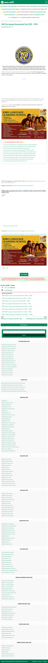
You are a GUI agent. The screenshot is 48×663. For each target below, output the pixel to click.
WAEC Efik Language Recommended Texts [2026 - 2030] (16, 303)
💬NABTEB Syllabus (5, 536)
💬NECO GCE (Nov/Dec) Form (7, 495)
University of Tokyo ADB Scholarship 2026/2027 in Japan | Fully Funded (19, 152)
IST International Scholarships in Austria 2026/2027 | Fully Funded (18, 157)
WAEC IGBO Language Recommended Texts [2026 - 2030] (17, 312)
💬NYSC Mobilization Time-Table (7, 554)
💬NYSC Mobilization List (6, 558)
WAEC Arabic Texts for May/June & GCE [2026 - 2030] (16, 301)
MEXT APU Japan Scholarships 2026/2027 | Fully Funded (16, 148)
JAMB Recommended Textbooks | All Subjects (22, 185)
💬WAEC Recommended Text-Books (8, 481)
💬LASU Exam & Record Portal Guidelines (9, 366)
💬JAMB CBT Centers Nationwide (8, 424)
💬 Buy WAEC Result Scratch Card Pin (8, 483)
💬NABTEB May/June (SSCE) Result (8, 530)
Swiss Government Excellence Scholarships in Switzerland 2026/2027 (19, 146)
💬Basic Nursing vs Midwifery (7, 588)
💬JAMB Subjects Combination (7, 430)
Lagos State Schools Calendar (9, 12)
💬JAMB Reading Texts (6, 428)
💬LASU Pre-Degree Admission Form (8, 362)
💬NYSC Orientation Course (7, 562)
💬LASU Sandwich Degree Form (7, 352)
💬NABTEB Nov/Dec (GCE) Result (8, 528)
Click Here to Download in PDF (10, 226)
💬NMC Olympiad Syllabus (6, 633)
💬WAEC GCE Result (5, 467)
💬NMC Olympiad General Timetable (8, 635)
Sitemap (40, 661)
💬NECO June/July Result (6, 501)
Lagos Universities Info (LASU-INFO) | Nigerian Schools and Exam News (17, 661)
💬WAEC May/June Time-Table (7, 475)
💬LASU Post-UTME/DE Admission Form (9, 346)
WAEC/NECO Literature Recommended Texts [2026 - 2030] (17, 295)
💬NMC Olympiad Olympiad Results (8, 631)
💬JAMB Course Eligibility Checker (8, 436)
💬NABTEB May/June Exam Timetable (8, 532)
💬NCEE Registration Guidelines (7, 645)
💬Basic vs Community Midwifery (8, 584)
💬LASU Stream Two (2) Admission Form (9, 348)
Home (2, 20)
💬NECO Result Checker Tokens (7, 513)
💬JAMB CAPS (4, 400)
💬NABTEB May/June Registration (8, 524)
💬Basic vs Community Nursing (7, 586)
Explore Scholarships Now (10, 14)
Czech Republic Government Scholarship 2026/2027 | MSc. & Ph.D (18, 150)
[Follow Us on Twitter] (2, 287)
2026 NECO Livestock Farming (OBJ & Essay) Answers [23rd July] (13, 387)
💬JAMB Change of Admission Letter (8, 408)
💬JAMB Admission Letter (6, 406)
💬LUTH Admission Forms (6, 594)
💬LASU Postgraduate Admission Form (8, 360)
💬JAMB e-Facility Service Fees (7, 402)
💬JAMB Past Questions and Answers (8, 414)
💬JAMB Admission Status (6, 404)
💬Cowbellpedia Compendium (7, 619)
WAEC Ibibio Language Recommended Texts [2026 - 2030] (17, 309)
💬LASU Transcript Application (7, 368)
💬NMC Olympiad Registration (7, 627)
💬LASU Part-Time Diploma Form (8, 354)
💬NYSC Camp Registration (7, 560)
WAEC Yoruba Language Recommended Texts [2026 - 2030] (17, 314)
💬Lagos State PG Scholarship (7, 370)
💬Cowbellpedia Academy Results (8, 615)
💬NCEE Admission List (6, 649)
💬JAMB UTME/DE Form (6, 412)
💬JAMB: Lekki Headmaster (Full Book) (9, 442)
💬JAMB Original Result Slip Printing (8, 432)
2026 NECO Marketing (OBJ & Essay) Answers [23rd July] (12, 385)
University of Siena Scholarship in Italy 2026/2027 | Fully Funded (18, 159)
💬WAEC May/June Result (6, 465)
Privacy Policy (45, 661)
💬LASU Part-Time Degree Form (7, 356)
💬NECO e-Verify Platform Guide (7, 515)
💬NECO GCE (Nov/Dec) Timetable (8, 499)
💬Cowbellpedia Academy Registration (9, 613)
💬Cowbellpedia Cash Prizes (7, 611)
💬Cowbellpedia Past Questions (7, 617)
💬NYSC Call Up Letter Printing (7, 566)
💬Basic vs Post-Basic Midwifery (8, 580)
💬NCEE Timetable (5, 651)
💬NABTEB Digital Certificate (7, 544)
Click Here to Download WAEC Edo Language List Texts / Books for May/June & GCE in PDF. (24, 234)
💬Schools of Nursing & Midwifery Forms (9, 592)
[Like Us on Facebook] (2, 290)
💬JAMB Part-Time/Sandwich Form (8, 440)
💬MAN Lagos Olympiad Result (7, 637)
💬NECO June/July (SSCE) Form (7, 493)
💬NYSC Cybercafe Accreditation (8, 552)
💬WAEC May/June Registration (7, 471)
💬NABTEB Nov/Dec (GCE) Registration (9, 526)
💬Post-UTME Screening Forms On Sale (9, 344)
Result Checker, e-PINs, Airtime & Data (8, 6)
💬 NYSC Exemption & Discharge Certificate (10, 570)
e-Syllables (5, 20)
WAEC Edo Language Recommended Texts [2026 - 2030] (16, 298)
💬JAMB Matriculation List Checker (8, 438)
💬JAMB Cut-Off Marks (6, 420)
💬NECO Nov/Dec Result (6, 503)
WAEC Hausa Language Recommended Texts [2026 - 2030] (17, 306)
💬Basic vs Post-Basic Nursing (7, 582)
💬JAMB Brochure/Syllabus (7, 416)
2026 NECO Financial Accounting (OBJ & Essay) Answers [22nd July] (14, 391)
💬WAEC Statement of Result (7, 479)
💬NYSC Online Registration (7, 556)
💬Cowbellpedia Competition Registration (9, 607)
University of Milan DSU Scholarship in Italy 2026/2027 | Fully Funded (19, 155)
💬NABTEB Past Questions (6, 540)
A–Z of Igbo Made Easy (14, 17)
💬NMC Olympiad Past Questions (8, 629)
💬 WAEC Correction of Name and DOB (9, 485)
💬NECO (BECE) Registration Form (8, 507)
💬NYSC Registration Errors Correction (9, 568)
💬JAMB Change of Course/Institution (8, 422)
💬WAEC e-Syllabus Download (7, 461)
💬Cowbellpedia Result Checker (7, 609)
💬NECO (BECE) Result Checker (7, 511)
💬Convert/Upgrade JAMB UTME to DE (8, 450)
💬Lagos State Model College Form (8, 655)
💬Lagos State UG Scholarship (7, 372)
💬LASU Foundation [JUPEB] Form (8, 358)
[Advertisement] (24, 38)
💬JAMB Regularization (6, 418)
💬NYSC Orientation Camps (7, 564)
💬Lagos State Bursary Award (7, 374)
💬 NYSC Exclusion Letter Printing (8, 572)
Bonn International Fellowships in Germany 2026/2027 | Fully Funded (19, 153)
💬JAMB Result (4, 410)
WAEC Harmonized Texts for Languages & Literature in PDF (20, 231)
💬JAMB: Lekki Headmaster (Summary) (9, 444)
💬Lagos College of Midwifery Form (8, 598)
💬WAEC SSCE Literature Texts (7, 463)
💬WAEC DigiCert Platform (6, 459)
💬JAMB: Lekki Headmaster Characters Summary (10, 446)
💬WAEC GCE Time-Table (6, 477)
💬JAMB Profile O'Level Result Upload (8, 434)
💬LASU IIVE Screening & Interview (8, 350)
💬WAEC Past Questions (6, 469)
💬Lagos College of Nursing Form (8, 596)
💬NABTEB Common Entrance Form (8, 653)
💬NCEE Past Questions (6, 647)
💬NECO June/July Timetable (7, 497)
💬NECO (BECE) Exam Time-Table (8, 509)
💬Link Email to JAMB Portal (7, 448)
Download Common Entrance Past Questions (10, 9)
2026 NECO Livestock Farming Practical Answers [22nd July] (13, 389)
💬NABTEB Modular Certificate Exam (8, 538)
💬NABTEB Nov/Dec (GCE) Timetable (8, 534)
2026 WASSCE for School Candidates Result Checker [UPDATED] (13, 383)
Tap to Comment (24, 274)
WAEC (7, 267)
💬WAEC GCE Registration (6, 473)
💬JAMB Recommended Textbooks (8, 426)
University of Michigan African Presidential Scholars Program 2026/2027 (20, 144)
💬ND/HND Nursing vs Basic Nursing (8, 590)
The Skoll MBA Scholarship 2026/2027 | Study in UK (15, 161)
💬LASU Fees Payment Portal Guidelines (9, 364)
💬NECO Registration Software (7, 505)
